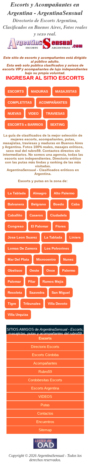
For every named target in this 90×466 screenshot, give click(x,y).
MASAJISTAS (66, 91)
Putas (45, 405)
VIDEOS (45, 396)
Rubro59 (45, 372)
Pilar (31, 281)
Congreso (16, 226)
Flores (60, 226)
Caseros (36, 215)
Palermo (68, 270)
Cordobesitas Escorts (45, 380)
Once (50, 270)
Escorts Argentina (45, 388)
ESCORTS (16, 91)
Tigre (12, 303)
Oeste (34, 270)
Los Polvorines (56, 248)
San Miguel (61, 292)
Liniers (75, 237)
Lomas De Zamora (22, 248)
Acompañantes (45, 363)
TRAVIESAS (55, 113)
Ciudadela (58, 215)
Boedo (58, 204)
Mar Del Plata (18, 259)
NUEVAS (14, 113)
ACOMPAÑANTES (53, 102)
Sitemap (45, 430)
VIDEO (33, 113)
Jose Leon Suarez (22, 237)
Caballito (15, 215)
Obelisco (15, 270)
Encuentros (45, 422)
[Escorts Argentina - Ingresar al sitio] (45, 49)
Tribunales (32, 303)
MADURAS (39, 91)
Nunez (68, 259)
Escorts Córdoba (45, 355)
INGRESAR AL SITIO (45, 78)
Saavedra (36, 292)
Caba (75, 204)
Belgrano (38, 204)
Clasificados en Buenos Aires (32, 27)
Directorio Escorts (45, 347)
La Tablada (17, 193)
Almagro (40, 193)
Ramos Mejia (52, 281)
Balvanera (16, 204)
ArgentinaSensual (60, 12)
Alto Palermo (64, 193)
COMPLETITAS (20, 102)
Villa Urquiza (18, 315)
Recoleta (15, 292)
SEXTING (57, 124)
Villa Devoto (57, 303)
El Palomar (39, 226)
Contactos (45, 413)
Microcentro (46, 259)
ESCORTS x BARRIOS (25, 124)
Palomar (14, 281)
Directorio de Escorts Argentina (44, 20)
